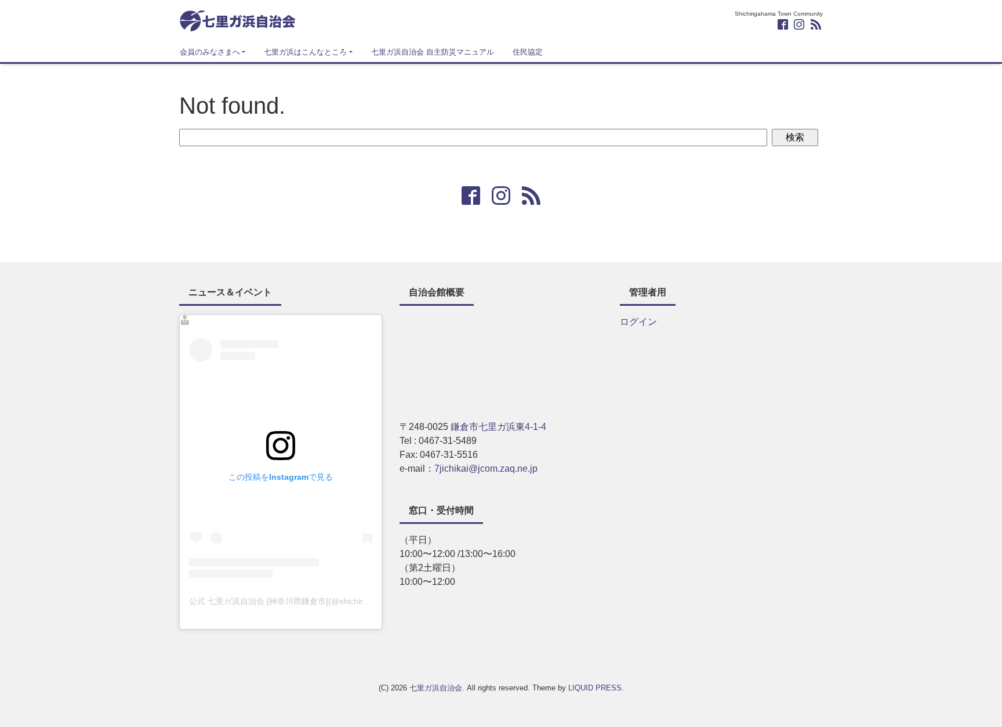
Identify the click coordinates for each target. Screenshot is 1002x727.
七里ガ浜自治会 (435, 687)
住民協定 (528, 52)
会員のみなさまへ (210, 52)
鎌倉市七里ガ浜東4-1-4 (498, 427)
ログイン (638, 322)
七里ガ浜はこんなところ (305, 52)
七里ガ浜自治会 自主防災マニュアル (432, 52)
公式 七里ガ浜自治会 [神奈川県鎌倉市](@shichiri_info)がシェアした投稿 (320, 601)
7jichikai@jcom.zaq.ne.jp (486, 468)
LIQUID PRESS (595, 687)
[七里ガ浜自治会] (237, 19)
